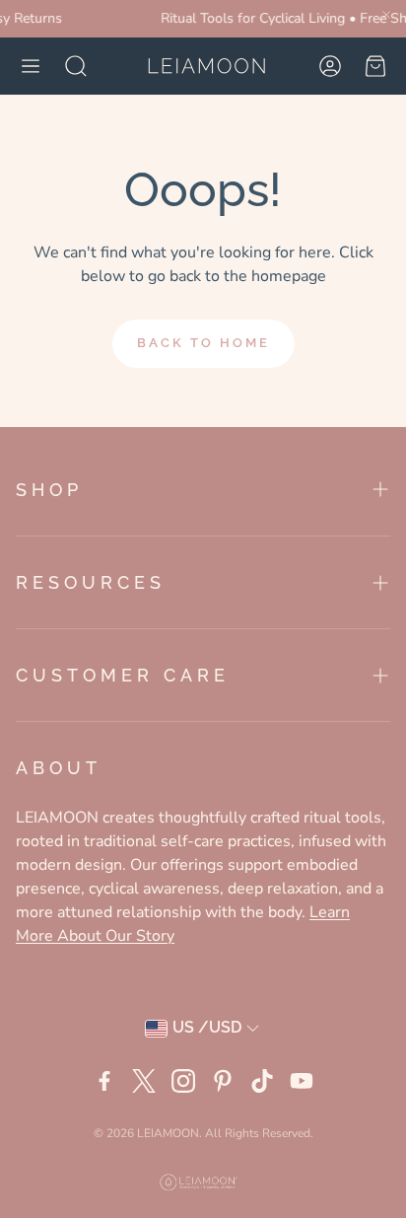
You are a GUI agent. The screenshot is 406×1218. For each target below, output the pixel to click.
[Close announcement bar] (386, 15)
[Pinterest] (223, 1081)
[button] (30, 66)
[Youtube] (301, 1081)
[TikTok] (262, 1081)
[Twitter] (144, 1081)
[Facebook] (104, 1081)
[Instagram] (183, 1081)
